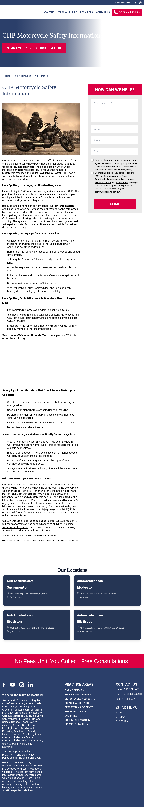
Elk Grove (84, 622)
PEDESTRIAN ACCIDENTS (79, 707)
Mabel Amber (46, 540)
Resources (86, 12)
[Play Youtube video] (41, 364)
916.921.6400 (129, 12)
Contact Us (103, 12)
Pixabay (60, 540)
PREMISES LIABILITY (76, 723)
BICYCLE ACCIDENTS (77, 702)
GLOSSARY (122, 721)
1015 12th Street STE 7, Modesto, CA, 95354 (98, 594)
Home (7, 76)
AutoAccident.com (20, 581)
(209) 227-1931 (86, 597)
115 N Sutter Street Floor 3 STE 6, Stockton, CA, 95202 (32, 628)
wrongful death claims (15, 527)
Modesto (84, 587)
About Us (48, 12)
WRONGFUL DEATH (75, 711)
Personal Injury (67, 12)
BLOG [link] (119, 712)
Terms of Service (24, 757)
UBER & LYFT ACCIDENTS (79, 719)
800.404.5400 (134, 693)
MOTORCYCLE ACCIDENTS (80, 698)
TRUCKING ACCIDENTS (78, 694)
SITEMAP (121, 716)
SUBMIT (115, 204)
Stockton (14, 622)
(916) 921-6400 (16, 597)
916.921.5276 (128, 698)
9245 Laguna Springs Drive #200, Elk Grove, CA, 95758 (102, 628)
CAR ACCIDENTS (74, 690)
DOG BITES (71, 715)
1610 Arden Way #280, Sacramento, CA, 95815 (28, 594)
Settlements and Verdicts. (43, 535)
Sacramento (16, 587)
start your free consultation (34, 48)
